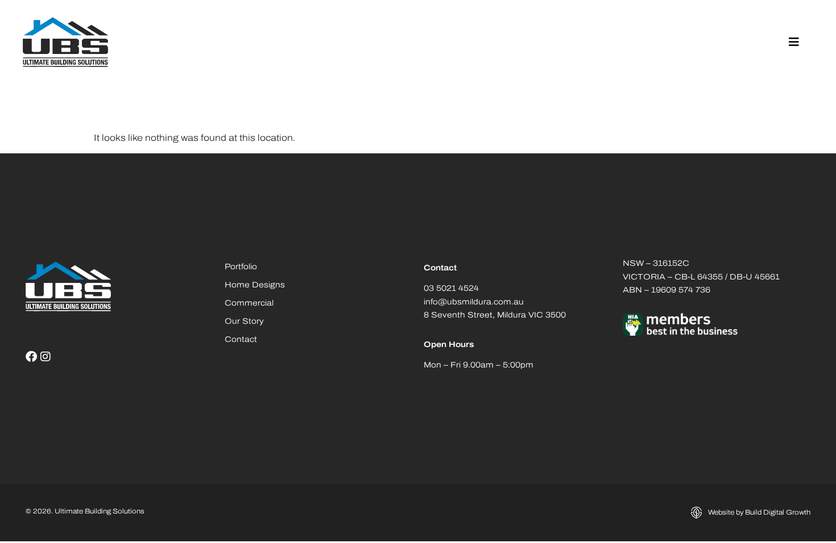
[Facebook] (31, 356)
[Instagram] (45, 356)
